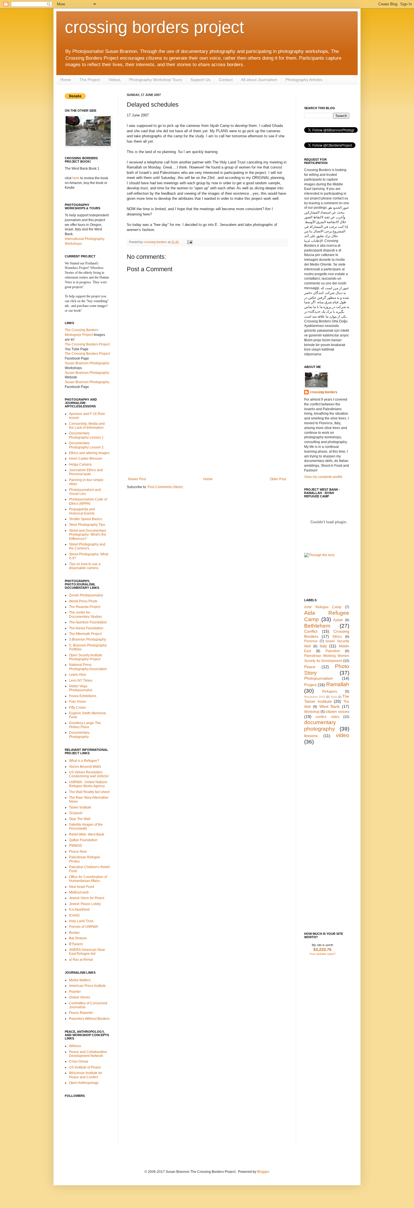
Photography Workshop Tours (155, 79)
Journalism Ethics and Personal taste (86, 472)
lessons (311, 735)
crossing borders (156, 242)
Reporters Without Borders (89, 1019)
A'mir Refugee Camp (322, 607)
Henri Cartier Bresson (85, 459)
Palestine (333, 651)
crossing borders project (154, 27)
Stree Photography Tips (87, 525)
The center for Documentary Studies (85, 614)
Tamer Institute (80, 807)
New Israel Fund (81, 887)
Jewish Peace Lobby (85, 904)
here (75, 178)
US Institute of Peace (85, 1067)
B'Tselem (76, 944)
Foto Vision (77, 702)
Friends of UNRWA (83, 927)
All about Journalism (259, 79)
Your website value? (323, 953)
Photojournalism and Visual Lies (85, 492)
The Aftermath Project (85, 634)
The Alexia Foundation (86, 628)
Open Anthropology (84, 1083)
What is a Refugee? (84, 761)
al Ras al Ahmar (81, 960)
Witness (75, 1046)
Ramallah (337, 684)
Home (65, 79)
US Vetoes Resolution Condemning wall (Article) (89, 774)
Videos (114, 79)
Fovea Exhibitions (82, 696)
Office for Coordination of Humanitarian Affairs (88, 879)
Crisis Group (78, 1061)
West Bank (329, 706)
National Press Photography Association (88, 667)
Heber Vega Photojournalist (80, 688)
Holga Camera (80, 464)
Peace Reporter (81, 1013)
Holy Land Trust (81, 921)
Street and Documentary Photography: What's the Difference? (87, 535)
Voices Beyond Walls (85, 767)
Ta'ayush (76, 813)
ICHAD (74, 915)
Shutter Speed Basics (85, 519)
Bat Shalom (78, 938)
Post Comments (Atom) (165, 487)
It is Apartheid (79, 909)
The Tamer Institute (326, 699)
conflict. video (327, 717)
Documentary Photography (79, 734)
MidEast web (79, 892)
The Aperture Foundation (88, 622)
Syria (334, 696)
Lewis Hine (77, 675)
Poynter (75, 992)
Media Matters (80, 980)
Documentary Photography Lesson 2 (86, 445)
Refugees (329, 691)
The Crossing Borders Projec (87, 344)
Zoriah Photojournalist (86, 595)
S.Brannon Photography (87, 639)
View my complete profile (323, 477)
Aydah (338, 620)
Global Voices (79, 997)
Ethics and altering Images (89, 453)
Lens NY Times (80, 680)
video (342, 735)
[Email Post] (189, 242)
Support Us (200, 79)
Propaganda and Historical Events (82, 511)
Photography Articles (304, 79)
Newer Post (137, 479)
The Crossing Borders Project (87, 354)
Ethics (337, 637)
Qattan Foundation (83, 840)
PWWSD (75, 846)
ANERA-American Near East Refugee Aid (87, 952)
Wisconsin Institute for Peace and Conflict (85, 1075)
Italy (323, 646)
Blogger (263, 1172)
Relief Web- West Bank (86, 834)
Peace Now (78, 852)
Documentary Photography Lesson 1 (86, 435)
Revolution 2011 (314, 696)
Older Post (278, 479)
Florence (311, 641)
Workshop (312, 712)
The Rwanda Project (84, 607)
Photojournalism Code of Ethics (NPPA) (88, 501)
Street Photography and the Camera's (87, 546)
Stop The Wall (79, 819)
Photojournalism (318, 678)
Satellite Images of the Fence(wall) (86, 826)
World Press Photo (83, 601)
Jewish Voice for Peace (86, 898)
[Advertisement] (207, 435)
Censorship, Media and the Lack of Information (87, 426)
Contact (226, 79)
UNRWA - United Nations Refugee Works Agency (88, 784)
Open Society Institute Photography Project (85, 657)
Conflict (310, 631)
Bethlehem (317, 626)
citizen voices (337, 711)
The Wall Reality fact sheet (89, 792)
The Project (89, 79)
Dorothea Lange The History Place (85, 725)
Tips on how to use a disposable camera (85, 566)
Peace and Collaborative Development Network (88, 1054)
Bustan (74, 933)
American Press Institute (87, 986)
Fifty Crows (77, 707)
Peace (309, 666)
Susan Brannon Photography (87, 363)
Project (310, 684)
